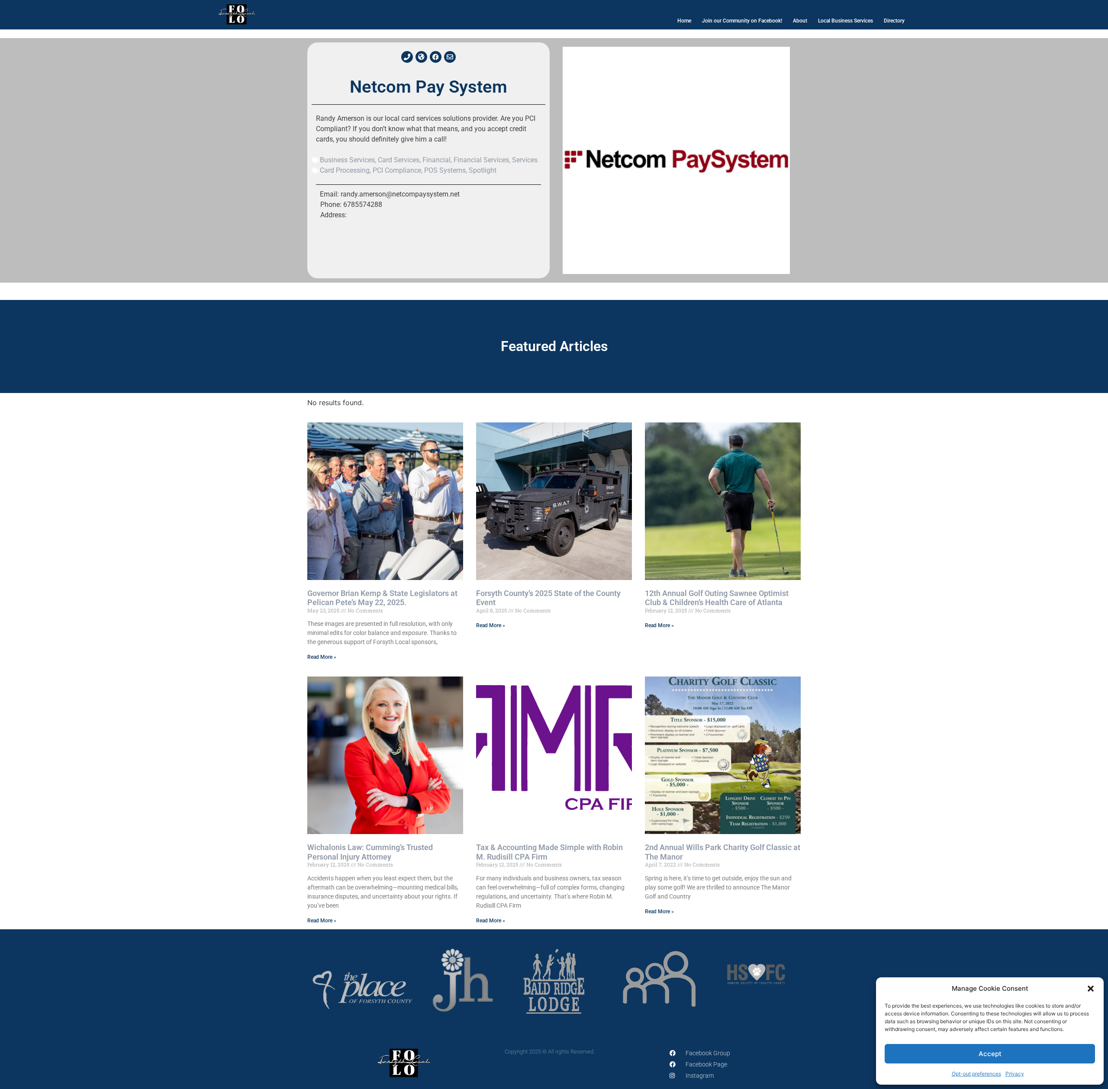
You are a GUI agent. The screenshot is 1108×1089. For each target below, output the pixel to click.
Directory (894, 21)
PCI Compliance (397, 170)
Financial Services (481, 160)
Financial (436, 160)
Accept (990, 1054)
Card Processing (345, 170)
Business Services (347, 160)
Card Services (398, 160)
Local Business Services (845, 21)
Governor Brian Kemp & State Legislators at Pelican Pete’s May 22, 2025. (382, 598)
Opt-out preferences (976, 1073)
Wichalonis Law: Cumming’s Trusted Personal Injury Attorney (370, 852)
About (800, 21)
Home (684, 21)
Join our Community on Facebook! (742, 21)
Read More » (321, 657)
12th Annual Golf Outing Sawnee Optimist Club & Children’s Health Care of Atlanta (717, 598)
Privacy (1014, 1073)
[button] (1090, 988)
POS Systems (445, 170)
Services (525, 160)
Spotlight (482, 170)
